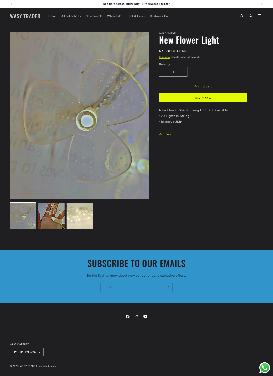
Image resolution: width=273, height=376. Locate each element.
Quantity (164, 64)
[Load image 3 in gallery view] (80, 216)
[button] (241, 16)
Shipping (164, 57)
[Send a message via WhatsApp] (264, 367)
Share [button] (168, 134)
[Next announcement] (261, 4)
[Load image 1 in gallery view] (23, 216)
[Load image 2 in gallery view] (51, 216)
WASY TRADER (28, 366)
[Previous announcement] (11, 4)
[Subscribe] (167, 287)
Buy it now (203, 98)
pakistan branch (47, 366)
